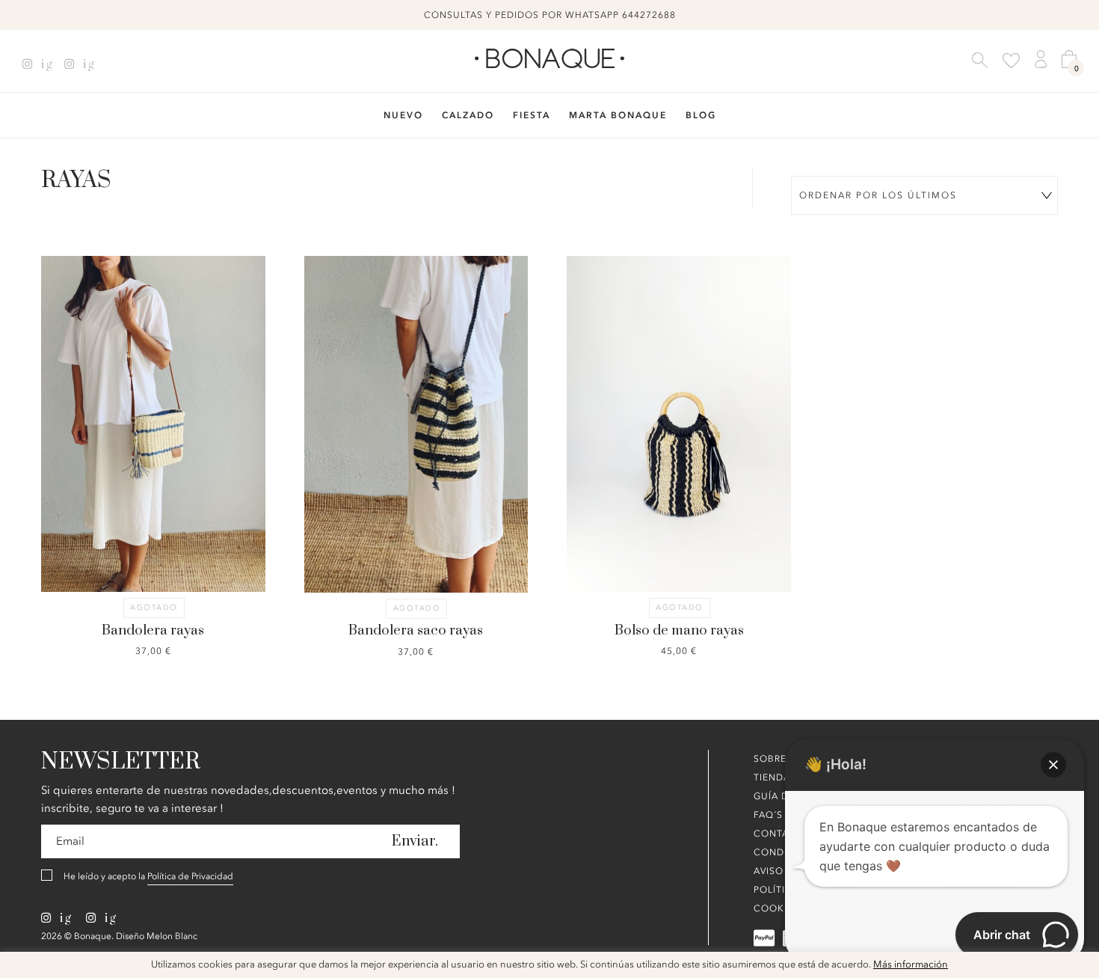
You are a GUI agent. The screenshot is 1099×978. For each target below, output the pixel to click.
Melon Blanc (172, 936)
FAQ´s (768, 815)
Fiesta (531, 115)
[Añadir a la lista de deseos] (97, 377)
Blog (701, 115)
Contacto (782, 834)
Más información (910, 965)
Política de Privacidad (190, 876)
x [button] (1076, 968)
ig (45, 64)
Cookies (776, 908)
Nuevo (403, 115)
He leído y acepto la (148, 876)
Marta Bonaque (618, 115)
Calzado (468, 115)
